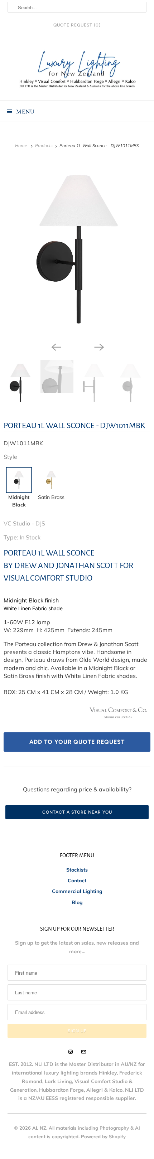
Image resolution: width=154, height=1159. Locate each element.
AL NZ (39, 1128)
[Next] (98, 346)
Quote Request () (77, 25)
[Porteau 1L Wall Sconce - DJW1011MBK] (77, 249)
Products (44, 145)
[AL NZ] (77, 69)
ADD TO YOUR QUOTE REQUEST (77, 741)
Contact (77, 880)
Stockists (77, 870)
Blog (77, 902)
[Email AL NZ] (83, 1052)
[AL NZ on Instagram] (70, 1052)
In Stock (30, 537)
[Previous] (55, 346)
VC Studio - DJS (24, 523)
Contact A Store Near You (77, 812)
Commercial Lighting (77, 891)
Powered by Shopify (103, 1136)
